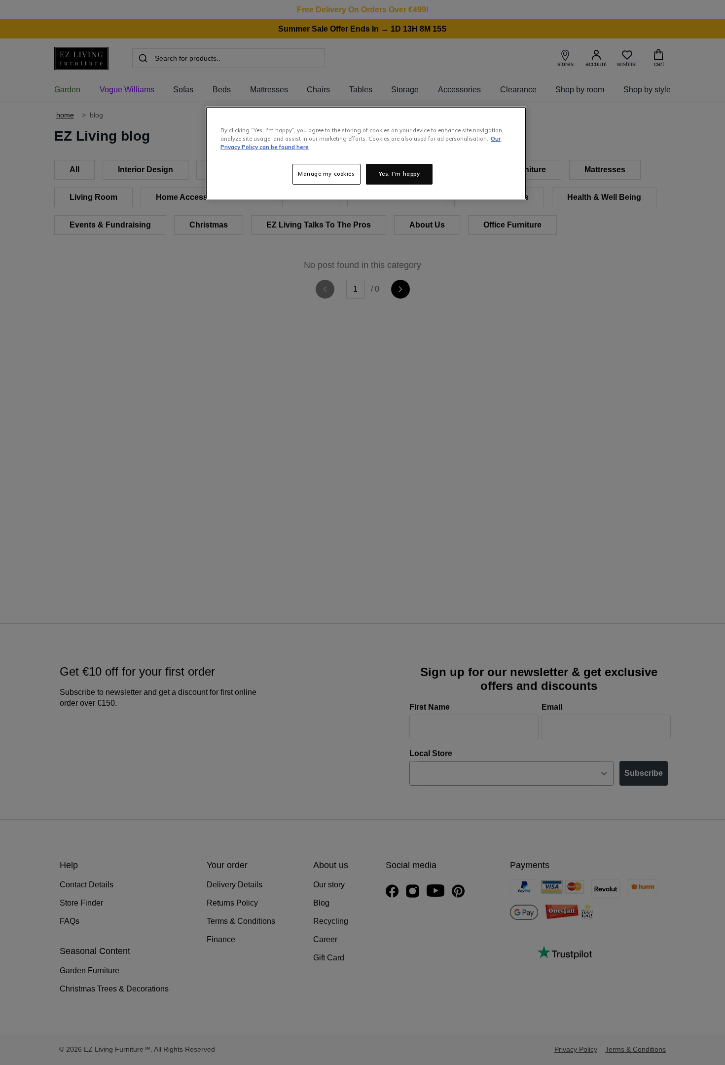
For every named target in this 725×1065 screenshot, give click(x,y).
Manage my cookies (326, 173)
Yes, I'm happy (399, 173)
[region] (366, 153)
